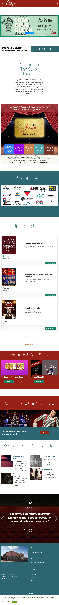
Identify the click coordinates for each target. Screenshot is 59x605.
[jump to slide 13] (33, 35)
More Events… (29, 344)
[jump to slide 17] (40, 35)
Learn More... (9, 381)
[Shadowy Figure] (36, 474)
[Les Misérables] (44, 368)
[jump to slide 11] (30, 35)
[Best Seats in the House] (7, 463)
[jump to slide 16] (38, 35)
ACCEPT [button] (14, 601)
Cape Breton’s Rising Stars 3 (34, 243)
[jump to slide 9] (27, 35)
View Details (50, 263)
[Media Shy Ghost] (7, 479)
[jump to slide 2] (16, 35)
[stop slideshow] (44, 35)
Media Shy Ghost (18, 474)
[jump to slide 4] (19, 35)
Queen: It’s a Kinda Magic (13, 377)
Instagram (33, 584)
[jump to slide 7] (24, 35)
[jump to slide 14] (35, 35)
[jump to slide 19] (43, 35)
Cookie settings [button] (6, 602)
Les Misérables (39, 377)
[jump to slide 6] (22, 35)
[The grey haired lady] (36, 461)
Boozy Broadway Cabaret (33, 308)
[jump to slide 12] (32, 35)
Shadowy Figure (47, 469)
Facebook (33, 578)
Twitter (33, 581)
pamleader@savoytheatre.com (41, 562)
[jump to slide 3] (17, 35)
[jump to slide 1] (14, 35)
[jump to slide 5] (21, 35)
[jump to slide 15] (36, 35)
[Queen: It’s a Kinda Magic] (14, 368)
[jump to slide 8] (25, 35)
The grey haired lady (48, 456)
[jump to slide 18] (41, 35)
